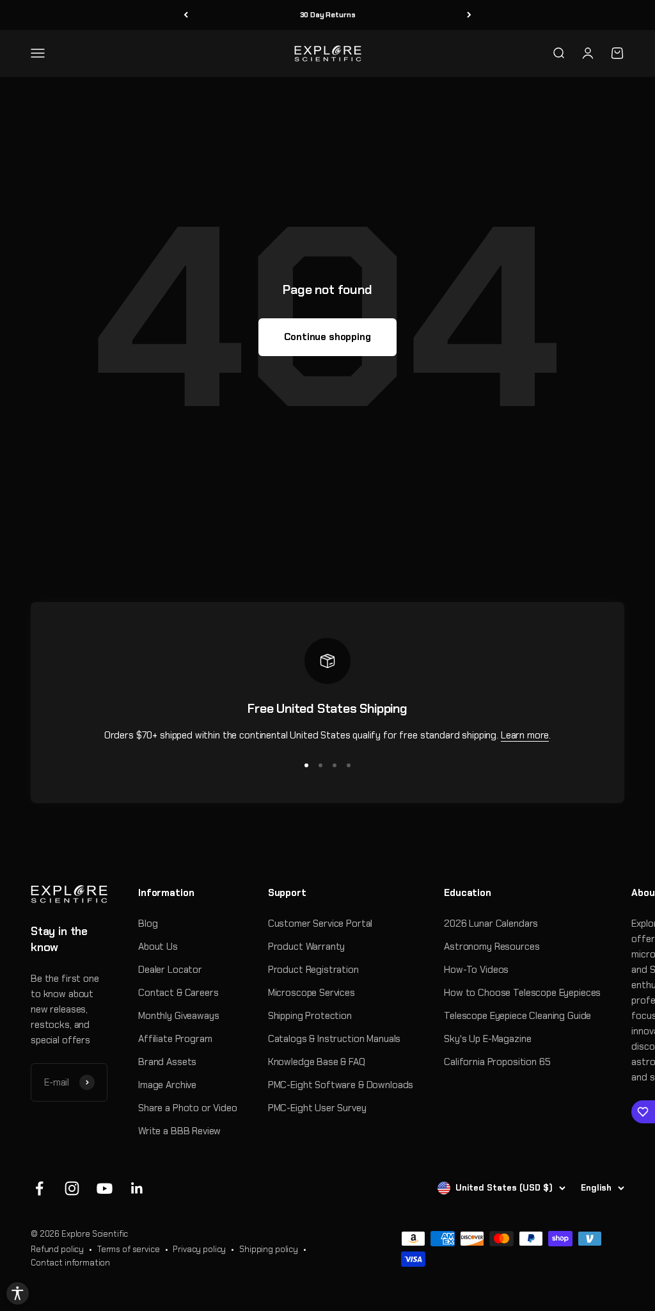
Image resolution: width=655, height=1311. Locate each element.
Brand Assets (167, 1061)
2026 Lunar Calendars (491, 923)
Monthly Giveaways (178, 1015)
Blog (147, 923)
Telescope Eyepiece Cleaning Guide (517, 1015)
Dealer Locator (170, 969)
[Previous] (186, 15)
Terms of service (128, 1249)
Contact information (70, 1262)
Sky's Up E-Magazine (487, 1038)
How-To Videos (476, 969)
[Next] (469, 15)
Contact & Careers (178, 992)
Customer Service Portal (320, 923)
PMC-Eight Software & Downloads (341, 1085)
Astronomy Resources (491, 946)
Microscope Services (311, 992)
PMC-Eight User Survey (317, 1108)
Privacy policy (199, 1249)
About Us (158, 946)
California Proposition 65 (497, 1061)
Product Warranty (306, 946)
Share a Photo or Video (187, 1108)
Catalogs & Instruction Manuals (334, 1038)
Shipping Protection (310, 1015)
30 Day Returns (328, 14)
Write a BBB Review (179, 1131)
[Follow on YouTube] (104, 1188)
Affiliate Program (175, 1038)
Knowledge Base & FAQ (316, 1061)
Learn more (525, 735)
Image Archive (167, 1085)
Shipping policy (268, 1249)
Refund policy (57, 1249)
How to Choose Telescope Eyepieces (522, 992)
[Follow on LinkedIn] (137, 1188)
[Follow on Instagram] (72, 1188)
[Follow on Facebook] (39, 1188)
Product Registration (313, 969)
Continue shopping (327, 336)
